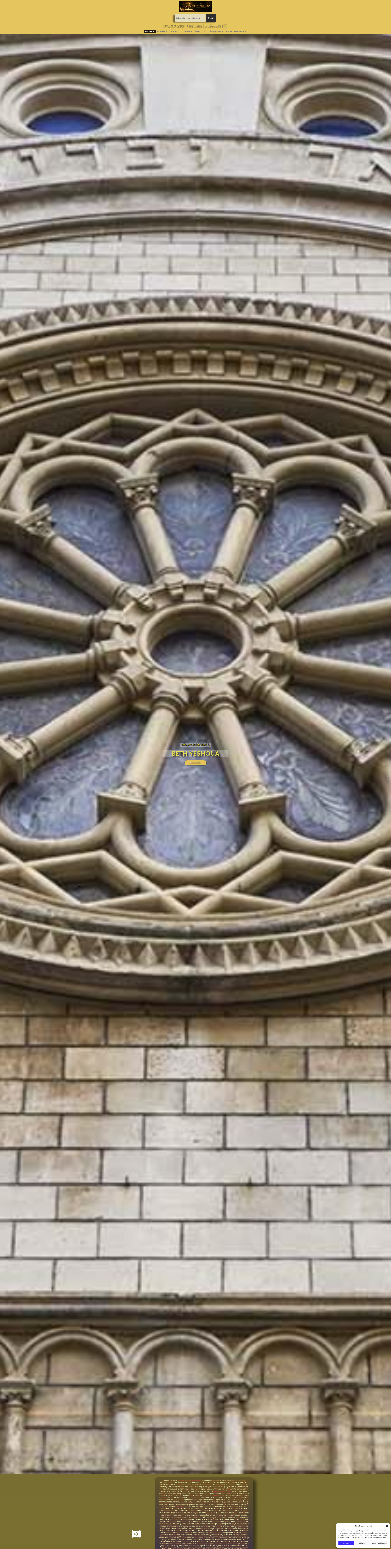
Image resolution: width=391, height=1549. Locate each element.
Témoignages (215, 31)
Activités (161, 31)
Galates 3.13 (218, 1495)
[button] (387, 1526)
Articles (173, 31)
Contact (186, 31)
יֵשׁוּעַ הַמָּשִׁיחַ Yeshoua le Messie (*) (195, 25)
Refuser (362, 1543)
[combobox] (190, 18)
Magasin (199, 31)
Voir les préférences (379, 1543)
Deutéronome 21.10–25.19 (189, 1480)
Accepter (346, 1543)
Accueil (148, 31)
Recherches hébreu (235, 31)
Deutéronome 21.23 (221, 1491)
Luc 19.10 (179, 1506)
